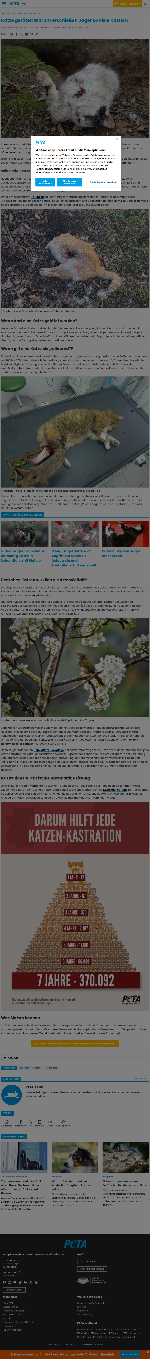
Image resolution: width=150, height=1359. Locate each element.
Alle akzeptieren (45, 182)
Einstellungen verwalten (103, 182)
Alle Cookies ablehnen (69, 182)
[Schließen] (117, 139)
